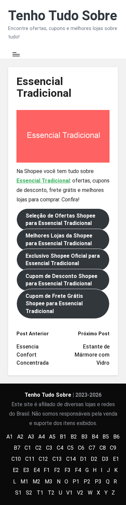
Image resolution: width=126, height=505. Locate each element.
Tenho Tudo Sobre (62, 15)
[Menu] (15, 54)
